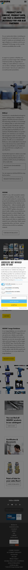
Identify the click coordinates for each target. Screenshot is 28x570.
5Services (8, 289)
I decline (14, 297)
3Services (8, 293)
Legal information (4, 308)
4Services (8, 285)
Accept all (14, 305)
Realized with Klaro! (23, 308)
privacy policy (18, 280)
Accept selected (14, 301)
